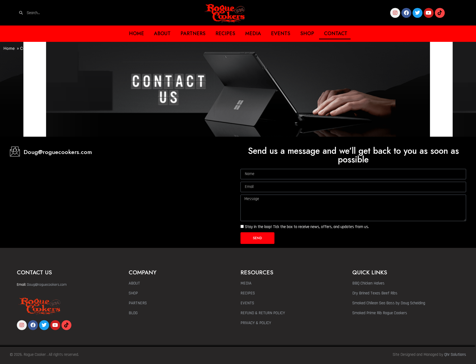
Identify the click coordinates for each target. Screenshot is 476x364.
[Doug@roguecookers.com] (15, 151)
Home (136, 33)
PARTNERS (138, 303)
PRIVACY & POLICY (255, 323)
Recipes (225, 33)
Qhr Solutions (455, 354)
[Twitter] (417, 13)
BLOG (133, 313)
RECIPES (247, 293)
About (162, 33)
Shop (307, 33)
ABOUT (134, 283)
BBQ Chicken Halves (368, 283)
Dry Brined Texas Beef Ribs (374, 293)
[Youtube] (429, 13)
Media (253, 33)
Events (280, 33)
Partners (193, 33)
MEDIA (245, 283)
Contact (335, 33)
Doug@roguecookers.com (58, 152)
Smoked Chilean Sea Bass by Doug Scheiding (388, 303)
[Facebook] (406, 13)
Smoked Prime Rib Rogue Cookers (379, 313)
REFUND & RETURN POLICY (262, 313)
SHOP (133, 293)
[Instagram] (395, 13)
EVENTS (247, 303)
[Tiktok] (440, 13)
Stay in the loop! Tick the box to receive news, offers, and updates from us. (307, 227)
